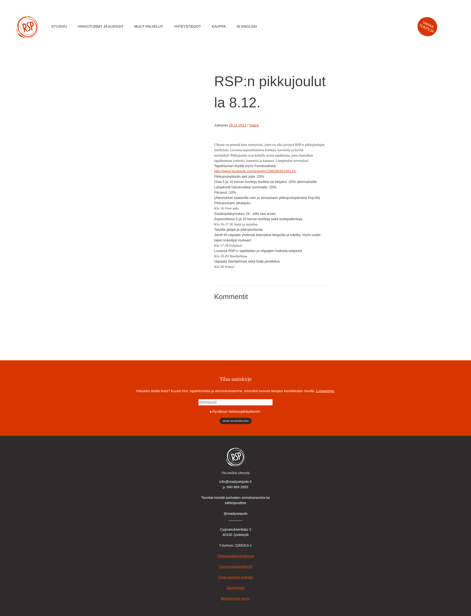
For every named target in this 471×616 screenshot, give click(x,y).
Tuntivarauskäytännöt (235, 567)
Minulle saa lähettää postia (235, 421)
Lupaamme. (325, 391)
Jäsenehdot (235, 588)
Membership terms (235, 599)
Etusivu (59, 27)
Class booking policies (235, 577)
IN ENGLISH (247, 27)
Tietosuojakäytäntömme (235, 556)
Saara (254, 125)
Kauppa (219, 27)
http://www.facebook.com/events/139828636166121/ (255, 171)
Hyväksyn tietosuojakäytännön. (236, 412)
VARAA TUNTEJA (427, 27)
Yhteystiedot (187, 27)
